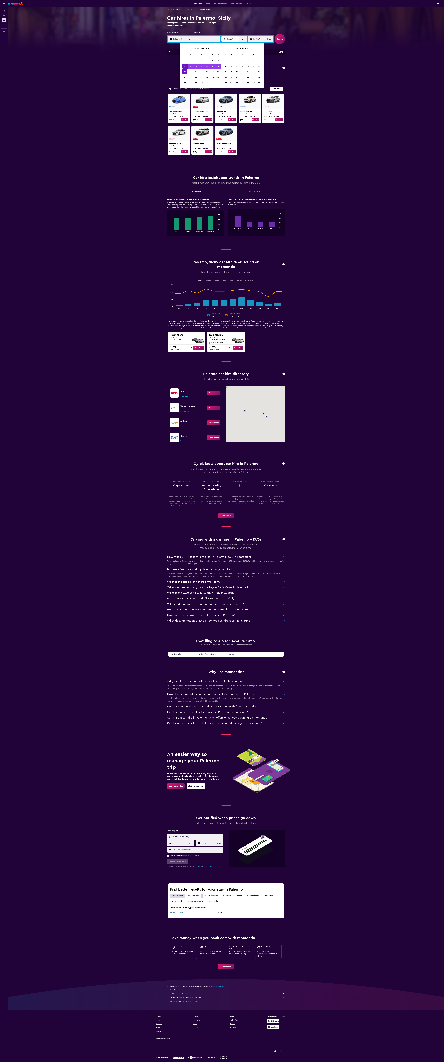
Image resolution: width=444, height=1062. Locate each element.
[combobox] (173, 32)
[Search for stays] (4, 15)
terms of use (196, 866)
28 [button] (190, 83)
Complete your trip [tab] (195, 901)
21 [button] (190, 77)
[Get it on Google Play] (273, 1021)
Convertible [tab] (249, 281)
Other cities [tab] (268, 896)
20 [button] (185, 77)
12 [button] (218, 66)
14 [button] (190, 72)
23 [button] (201, 77)
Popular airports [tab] (253, 896)
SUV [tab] (224, 281)
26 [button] (218, 77)
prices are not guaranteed (217, 986)
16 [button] (201, 72)
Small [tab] (200, 281)
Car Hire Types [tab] (177, 896)
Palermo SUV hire (176, 913)
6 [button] (184, 66)
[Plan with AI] (4, 25)
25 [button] (213, 77)
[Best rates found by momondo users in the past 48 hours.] (283, 68)
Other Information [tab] (255, 192)
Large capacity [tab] (177, 901)
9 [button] (201, 66)
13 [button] (185, 72)
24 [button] (207, 77)
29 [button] (196, 83)
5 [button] (218, 61)
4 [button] (212, 61)
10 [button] (207, 66)
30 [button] (201, 83)
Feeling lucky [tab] (213, 901)
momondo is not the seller (180, 993)
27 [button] (185, 83)
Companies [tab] (196, 192)
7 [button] (190, 66)
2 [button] (201, 61)
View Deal (185, 120)
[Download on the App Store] (273, 1027)
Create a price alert (264, 954)
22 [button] (196, 77)
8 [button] (196, 66)
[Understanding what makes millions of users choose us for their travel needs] (283, 672)
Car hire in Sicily (192, 9)
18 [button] (213, 72)
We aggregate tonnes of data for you (185, 997)
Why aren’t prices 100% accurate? (183, 1001)
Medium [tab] (209, 281)
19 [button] (218, 72)
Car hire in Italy (179, 9)
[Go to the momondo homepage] (15, 3)
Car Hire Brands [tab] (194, 896)
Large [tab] (217, 281)
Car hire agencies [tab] (211, 896)
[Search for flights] (4, 10)
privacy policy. (208, 866)
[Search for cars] (4, 20)
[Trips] (4, 31)
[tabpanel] (226, 219)
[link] (198, 348)
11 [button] (212, 66)
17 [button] (207, 72)
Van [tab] (231, 281)
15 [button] (196, 72)
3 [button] (207, 61)
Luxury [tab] (239, 281)
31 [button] (259, 83)
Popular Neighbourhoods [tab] (232, 896)
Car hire (169, 9)
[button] (3, 3)
